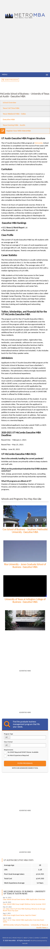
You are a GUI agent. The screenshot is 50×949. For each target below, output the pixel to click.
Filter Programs (25, 763)
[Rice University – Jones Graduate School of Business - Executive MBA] (25, 551)
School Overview (9, 103)
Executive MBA (9, 120)
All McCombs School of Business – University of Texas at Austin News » (25, 926)
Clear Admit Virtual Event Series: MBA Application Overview (24, 899)
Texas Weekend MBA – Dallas (14, 114)
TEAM (31, 938)
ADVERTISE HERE (25, 671)
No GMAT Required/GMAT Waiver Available (23, 752)
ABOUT (25, 938)
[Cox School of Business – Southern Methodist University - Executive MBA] (25, 516)
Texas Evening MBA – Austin (14, 125)
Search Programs (11, 80)
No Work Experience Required (18, 755)
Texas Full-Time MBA (11, 108)
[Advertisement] (25, 46)
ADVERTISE (44, 938)
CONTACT (37, 938)
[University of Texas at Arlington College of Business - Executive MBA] (25, 586)
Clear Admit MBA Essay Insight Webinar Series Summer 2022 (24, 904)
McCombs (39, 143)
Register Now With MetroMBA (18, 131)
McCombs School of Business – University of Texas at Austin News (24, 893)
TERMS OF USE (6, 938)
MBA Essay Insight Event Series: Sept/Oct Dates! (19, 915)
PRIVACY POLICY (17, 938)
